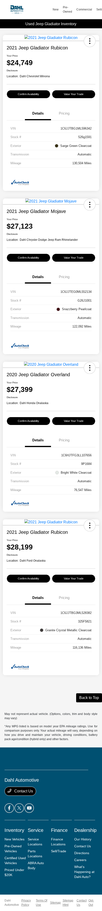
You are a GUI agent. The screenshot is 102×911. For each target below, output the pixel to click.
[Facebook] (9, 808)
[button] (90, 41)
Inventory (14, 830)
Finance (59, 830)
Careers (80, 860)
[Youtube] (29, 808)
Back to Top (89, 698)
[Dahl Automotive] (28, 9)
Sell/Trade (58, 851)
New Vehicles (14, 839)
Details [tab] (38, 113)
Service (35, 830)
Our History (82, 839)
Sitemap (55, 902)
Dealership (85, 830)
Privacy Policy (26, 902)
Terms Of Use (41, 902)
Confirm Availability (28, 94)
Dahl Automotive (12, 902)
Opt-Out (91, 902)
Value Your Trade (73, 94)
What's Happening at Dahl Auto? (84, 872)
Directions (81, 853)
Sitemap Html (68, 902)
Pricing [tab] (64, 113)
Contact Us (23, 791)
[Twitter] (19, 808)
